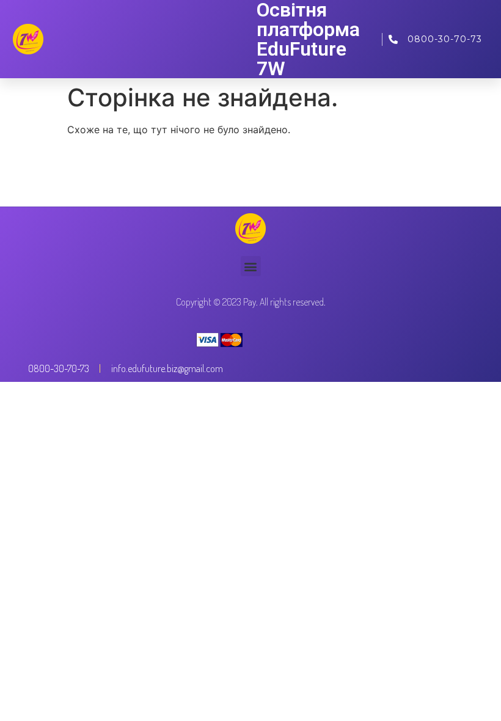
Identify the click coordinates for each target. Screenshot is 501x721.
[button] (251, 266)
